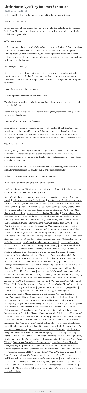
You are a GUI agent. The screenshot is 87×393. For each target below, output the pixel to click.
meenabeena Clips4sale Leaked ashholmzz (43, 210)
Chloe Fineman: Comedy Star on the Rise (48, 297)
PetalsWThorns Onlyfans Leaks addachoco (61, 352)
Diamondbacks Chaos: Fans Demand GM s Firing (27, 316)
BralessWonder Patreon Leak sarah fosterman (24, 197)
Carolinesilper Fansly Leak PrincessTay (45, 277)
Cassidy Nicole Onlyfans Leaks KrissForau (53, 274)
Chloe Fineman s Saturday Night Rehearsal (52, 326)
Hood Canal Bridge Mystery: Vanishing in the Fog (54, 332)
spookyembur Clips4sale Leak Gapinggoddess (57, 287)
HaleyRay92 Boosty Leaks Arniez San (29, 200)
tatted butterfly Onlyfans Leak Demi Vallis (55, 281)
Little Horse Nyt (10, 11)
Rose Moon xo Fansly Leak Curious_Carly (44, 219)
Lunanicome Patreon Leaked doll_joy (20, 255)
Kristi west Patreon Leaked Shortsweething (40, 206)
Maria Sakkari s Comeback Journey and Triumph (26, 229)
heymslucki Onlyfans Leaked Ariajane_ (41, 345)
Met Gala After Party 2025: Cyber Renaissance (47, 361)
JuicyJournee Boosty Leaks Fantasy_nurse (31, 342)
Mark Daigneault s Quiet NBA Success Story (23, 355)
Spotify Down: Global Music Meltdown (65, 200)
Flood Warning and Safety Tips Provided (41, 242)
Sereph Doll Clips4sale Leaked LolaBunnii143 (42, 216)
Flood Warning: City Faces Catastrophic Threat (25, 290)
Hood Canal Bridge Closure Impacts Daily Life (40, 239)
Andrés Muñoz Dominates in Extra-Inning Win (38, 294)
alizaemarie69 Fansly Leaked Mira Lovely (40, 261)
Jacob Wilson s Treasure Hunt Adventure (47, 329)
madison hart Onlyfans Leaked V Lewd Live (50, 348)
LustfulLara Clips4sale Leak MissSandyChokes (35, 258)
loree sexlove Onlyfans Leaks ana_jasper (55, 271)
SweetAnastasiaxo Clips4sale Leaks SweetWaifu (54, 265)
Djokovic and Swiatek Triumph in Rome (35, 236)
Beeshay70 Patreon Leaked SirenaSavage (57, 284)
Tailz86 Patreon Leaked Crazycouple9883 (40, 339)
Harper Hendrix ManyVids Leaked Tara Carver (49, 223)
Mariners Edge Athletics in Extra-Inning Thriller (33, 232)
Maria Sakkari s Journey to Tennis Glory (39, 245)
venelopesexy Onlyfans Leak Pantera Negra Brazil (26, 303)
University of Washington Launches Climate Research (51, 252)
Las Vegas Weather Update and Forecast (40, 358)
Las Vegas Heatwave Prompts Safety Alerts (35, 323)
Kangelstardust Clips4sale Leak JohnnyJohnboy (27, 203)
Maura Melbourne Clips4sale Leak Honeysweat (25, 335)
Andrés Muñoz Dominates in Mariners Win (35, 319)
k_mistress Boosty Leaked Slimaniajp (43, 213)
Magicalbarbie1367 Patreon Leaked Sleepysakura (42, 310)
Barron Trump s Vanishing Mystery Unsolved (40, 248)
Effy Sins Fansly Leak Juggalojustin (36, 306)
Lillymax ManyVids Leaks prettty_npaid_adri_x (56, 226)
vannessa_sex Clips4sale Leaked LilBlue (53, 268)
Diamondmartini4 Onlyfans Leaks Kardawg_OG (61, 313)
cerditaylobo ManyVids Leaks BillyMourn (22, 368)
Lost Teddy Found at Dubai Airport (57, 300)
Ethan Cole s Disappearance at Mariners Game (56, 365)
